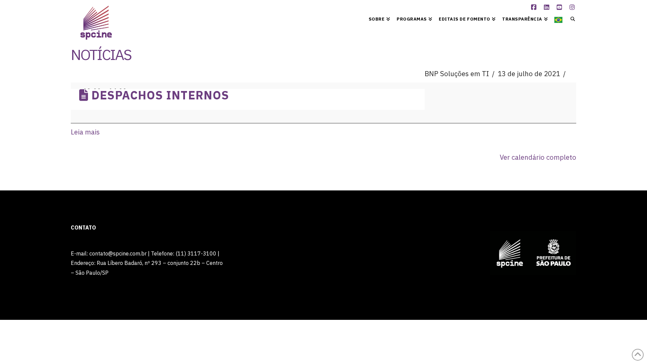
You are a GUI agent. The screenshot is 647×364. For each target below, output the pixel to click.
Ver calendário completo (538, 157)
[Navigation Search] (571, 18)
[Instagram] (573, 7)
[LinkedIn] (547, 7)
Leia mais (85, 131)
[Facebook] (534, 7)
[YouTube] (560, 7)
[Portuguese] (558, 18)
